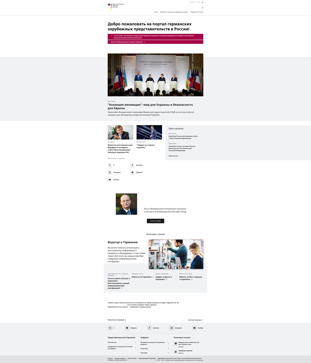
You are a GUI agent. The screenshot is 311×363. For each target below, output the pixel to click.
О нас (156, 12)
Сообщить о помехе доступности (117, 360)
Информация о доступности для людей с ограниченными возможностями (179, 358)
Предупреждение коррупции (147, 358)
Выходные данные (120, 358)
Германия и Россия (197, 12)
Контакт (110, 358)
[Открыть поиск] (202, 7)
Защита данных (132, 358)
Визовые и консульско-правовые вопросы (174, 12)
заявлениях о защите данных (140, 307)
